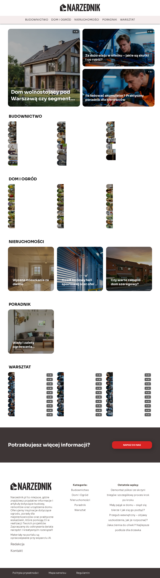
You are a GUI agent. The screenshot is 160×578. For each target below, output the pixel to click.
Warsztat (127, 19)
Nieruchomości (86, 19)
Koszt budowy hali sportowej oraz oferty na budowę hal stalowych (80, 282)
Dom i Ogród (61, 19)
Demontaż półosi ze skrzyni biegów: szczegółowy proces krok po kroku (128, 495)
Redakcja (17, 544)
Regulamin (83, 573)
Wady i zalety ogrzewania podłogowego (24, 345)
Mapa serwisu (57, 573)
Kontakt (16, 551)
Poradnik (109, 19)
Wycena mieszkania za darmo (31, 282)
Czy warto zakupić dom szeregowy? (126, 282)
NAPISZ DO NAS (132, 445)
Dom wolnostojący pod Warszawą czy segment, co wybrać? (41, 95)
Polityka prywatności (25, 573)
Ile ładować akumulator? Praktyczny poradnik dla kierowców (114, 98)
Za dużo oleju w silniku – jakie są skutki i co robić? (117, 58)
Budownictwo (36, 19)
